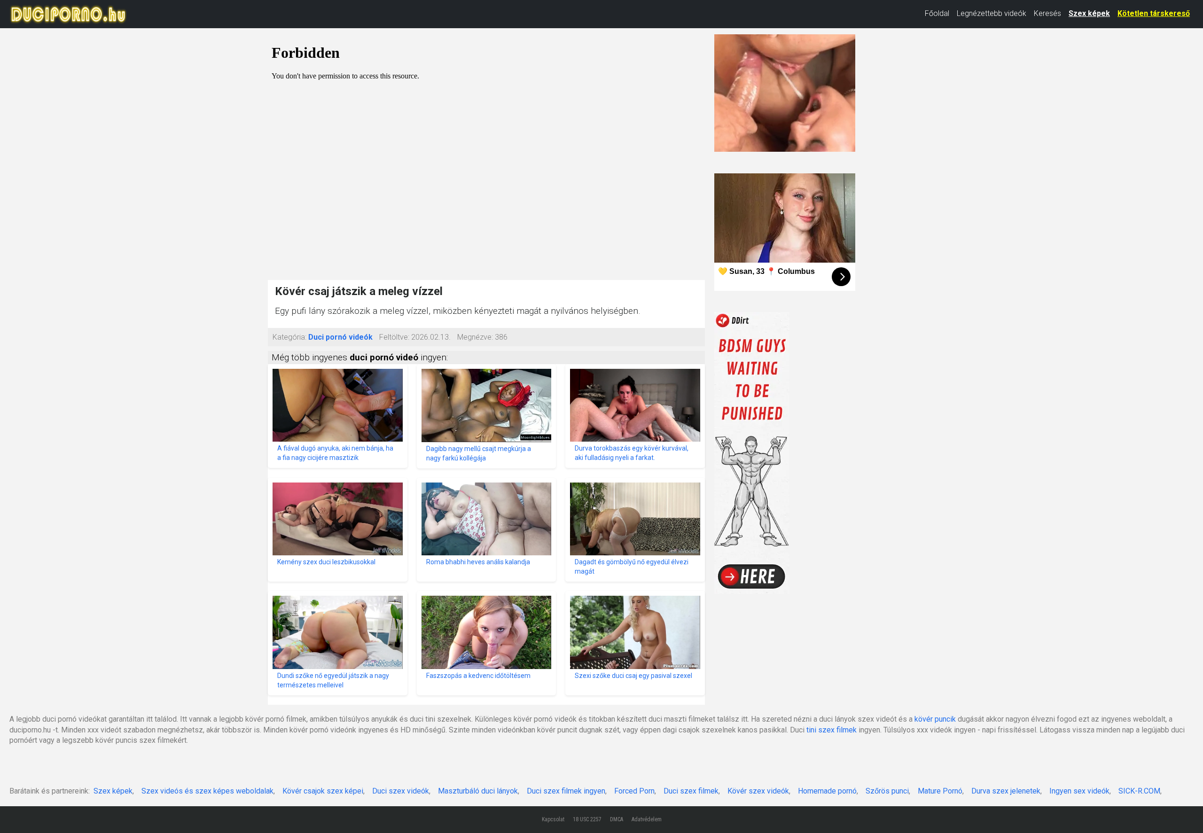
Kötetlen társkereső (1153, 13)
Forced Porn (634, 790)
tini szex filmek (831, 729)
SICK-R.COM (1139, 790)
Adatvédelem (647, 819)
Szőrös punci (887, 790)
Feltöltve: (394, 337)
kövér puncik (935, 719)
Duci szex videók (400, 790)
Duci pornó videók (340, 337)
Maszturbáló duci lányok (478, 790)
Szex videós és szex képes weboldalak (207, 790)
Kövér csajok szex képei (322, 790)
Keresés (1047, 13)
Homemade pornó (827, 790)
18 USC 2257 (587, 819)
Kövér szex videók (758, 790)
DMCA (616, 819)
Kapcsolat (553, 819)
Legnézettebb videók (991, 13)
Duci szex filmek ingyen (566, 790)
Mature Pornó (940, 790)
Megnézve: (475, 337)
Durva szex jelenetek (1005, 790)
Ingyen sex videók (1079, 790)
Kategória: (289, 337)
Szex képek (1089, 13)
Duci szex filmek (691, 790)
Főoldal (937, 13)
